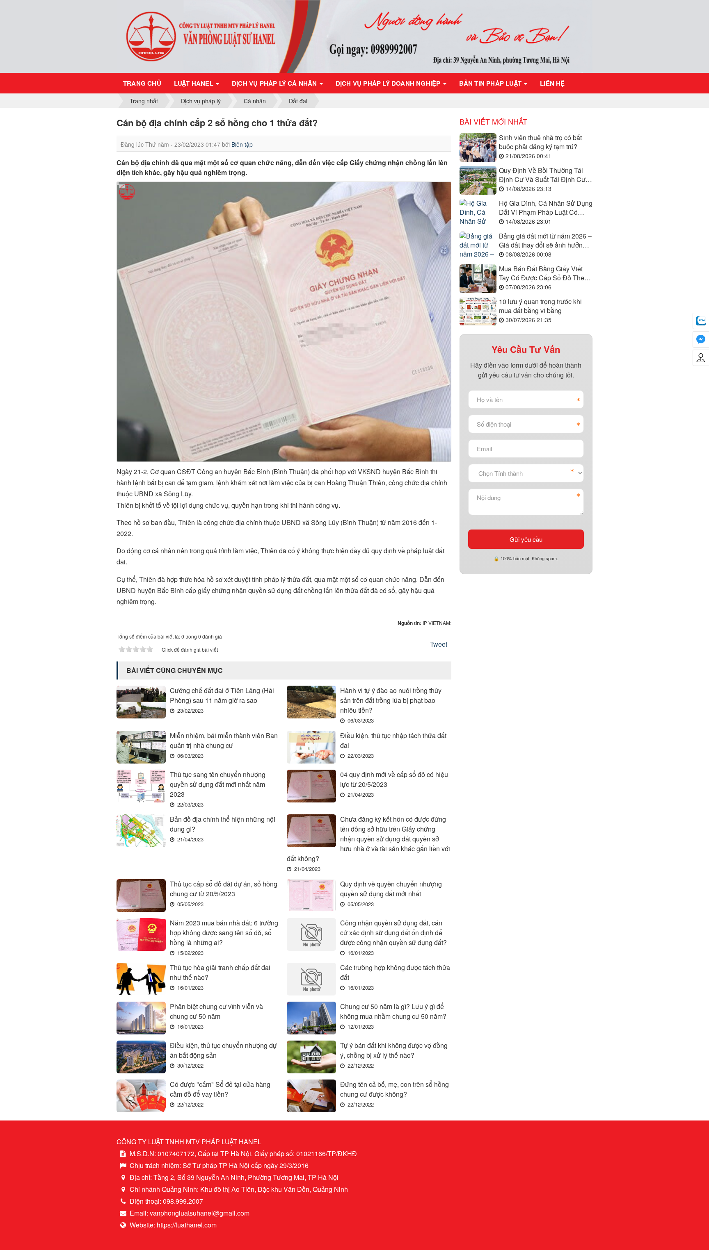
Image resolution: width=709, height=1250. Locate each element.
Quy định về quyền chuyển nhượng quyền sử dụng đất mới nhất (391, 888)
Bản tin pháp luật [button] (491, 83)
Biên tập (242, 144)
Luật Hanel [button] (194, 83)
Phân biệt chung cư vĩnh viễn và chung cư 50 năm (216, 1011)
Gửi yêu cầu (526, 539)
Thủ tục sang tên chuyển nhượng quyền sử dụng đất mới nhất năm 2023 (217, 784)
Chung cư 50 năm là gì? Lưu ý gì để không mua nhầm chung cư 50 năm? (393, 1011)
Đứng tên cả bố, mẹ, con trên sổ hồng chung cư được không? (394, 1089)
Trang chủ (142, 83)
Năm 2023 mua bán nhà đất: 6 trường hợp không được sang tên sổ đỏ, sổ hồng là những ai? (224, 932)
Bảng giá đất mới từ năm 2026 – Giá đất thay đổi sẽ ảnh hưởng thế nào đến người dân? (545, 241)
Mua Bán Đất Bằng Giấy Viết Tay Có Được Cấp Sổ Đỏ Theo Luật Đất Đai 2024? (543, 273)
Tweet (438, 644)
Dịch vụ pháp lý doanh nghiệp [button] (389, 83)
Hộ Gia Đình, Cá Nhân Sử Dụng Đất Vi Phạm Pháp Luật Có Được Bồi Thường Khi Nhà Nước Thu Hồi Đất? (545, 208)
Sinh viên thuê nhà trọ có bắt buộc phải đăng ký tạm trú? (540, 142)
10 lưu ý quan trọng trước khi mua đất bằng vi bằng (540, 306)
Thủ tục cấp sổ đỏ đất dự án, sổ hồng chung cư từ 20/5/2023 (223, 888)
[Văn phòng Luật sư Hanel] (354, 35)
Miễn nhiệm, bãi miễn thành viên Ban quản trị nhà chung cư (224, 740)
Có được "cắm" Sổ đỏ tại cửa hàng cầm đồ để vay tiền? (220, 1089)
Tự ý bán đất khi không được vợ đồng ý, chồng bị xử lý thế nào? (394, 1050)
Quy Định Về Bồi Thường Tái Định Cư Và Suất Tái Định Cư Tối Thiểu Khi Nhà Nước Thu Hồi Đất (542, 175)
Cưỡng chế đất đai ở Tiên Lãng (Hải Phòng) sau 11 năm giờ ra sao (222, 695)
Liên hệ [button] (552, 83)
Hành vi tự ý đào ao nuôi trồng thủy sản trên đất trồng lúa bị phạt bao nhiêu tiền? (390, 700)
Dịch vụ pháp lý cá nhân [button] (275, 83)
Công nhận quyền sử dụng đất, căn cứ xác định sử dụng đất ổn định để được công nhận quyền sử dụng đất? (393, 932)
